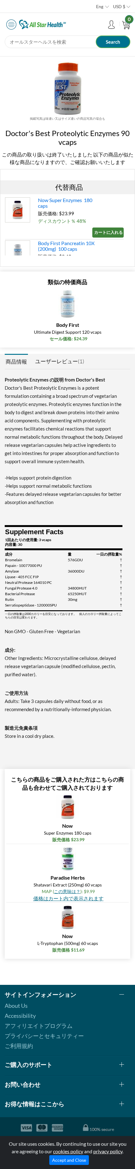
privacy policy (107, 1151)
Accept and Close (69, 1160)
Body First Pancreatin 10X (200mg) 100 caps (66, 246)
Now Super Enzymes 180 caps (65, 203)
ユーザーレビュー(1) (59, 361)
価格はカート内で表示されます (68, 898)
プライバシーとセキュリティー (44, 1035)
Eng (99, 6)
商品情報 (16, 361)
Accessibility (20, 1015)
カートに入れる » (109, 232)
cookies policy (68, 1151)
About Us (16, 1005)
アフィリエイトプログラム (39, 1025)
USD (119, 6)
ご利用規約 (19, 1045)
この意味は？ (67, 891)
